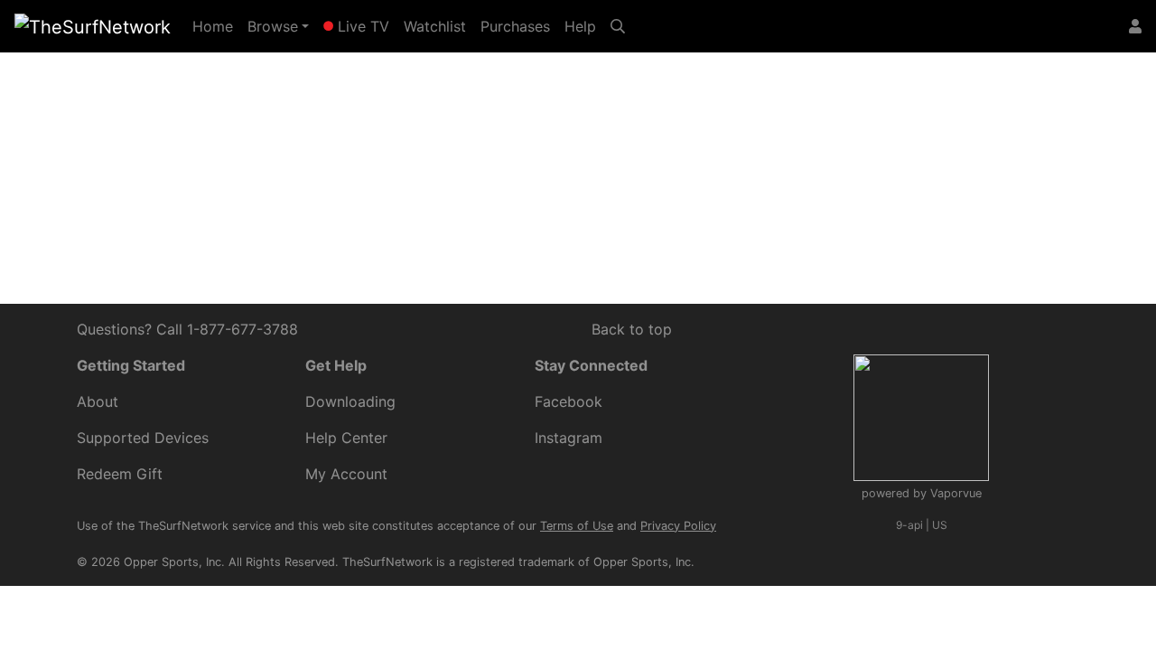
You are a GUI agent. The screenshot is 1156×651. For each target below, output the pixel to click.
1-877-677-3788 (242, 329)
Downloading (350, 401)
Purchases (515, 26)
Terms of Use (576, 526)
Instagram (568, 438)
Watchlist (435, 26)
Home (216, 25)
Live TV (361, 26)
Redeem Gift (120, 474)
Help (580, 26)
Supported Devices (143, 438)
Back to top (632, 329)
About (97, 401)
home (364, 165)
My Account (346, 474)
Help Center (738, 144)
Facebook (568, 401)
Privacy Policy (678, 526)
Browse (272, 26)
